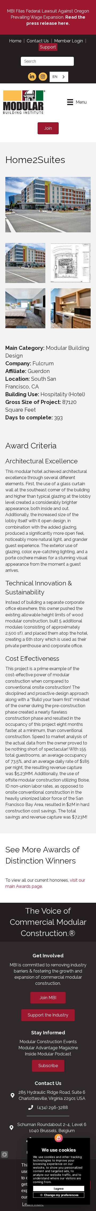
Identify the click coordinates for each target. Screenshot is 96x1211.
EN (55, 77)
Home (15, 40)
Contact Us (38, 40)
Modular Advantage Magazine (48, 1047)
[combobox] (59, 77)
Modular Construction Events (48, 1041)
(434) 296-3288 (52, 1107)
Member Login (68, 40)
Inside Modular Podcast (48, 1053)
